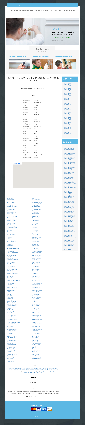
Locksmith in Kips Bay (68, 164)
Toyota (20, 369)
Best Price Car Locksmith (36, 237)
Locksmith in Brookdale (68, 219)
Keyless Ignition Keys (36, 287)
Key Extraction (34, 259)
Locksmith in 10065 (67, 109)
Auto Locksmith (35, 337)
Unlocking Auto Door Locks (37, 256)
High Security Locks (35, 312)
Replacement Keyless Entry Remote (13, 322)
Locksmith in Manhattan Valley (69, 163)
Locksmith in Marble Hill (68, 220)
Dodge (12, 369)
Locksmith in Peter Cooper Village (70, 183)
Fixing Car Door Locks (11, 353)
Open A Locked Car (35, 234)
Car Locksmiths (35, 301)
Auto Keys (34, 322)
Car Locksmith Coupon (11, 344)
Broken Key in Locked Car (12, 336)
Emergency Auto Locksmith (12, 354)
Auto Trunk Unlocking (36, 276)
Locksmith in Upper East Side (69, 153)
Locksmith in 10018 (67, 108)
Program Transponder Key (37, 283)
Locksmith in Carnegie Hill (69, 149)
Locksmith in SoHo (67, 173)
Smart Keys (34, 198)
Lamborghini (31, 369)
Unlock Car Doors (35, 309)
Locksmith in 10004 (67, 97)
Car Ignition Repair (10, 199)
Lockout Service (35, 273)
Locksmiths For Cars (11, 290)
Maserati (50, 368)
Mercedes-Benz (14, 371)
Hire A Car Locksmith (11, 201)
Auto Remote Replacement (37, 329)
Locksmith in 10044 (67, 107)
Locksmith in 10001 (67, 95)
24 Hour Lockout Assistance (12, 252)
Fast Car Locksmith (10, 348)
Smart (33, 371)
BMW (57, 368)
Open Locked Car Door (36, 263)
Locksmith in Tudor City (68, 217)
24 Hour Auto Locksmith (36, 318)
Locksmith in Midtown (68, 236)
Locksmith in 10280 (67, 136)
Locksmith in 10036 (67, 118)
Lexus (9, 369)
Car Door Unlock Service (36, 293)
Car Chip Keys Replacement (12, 318)
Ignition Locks (34, 231)
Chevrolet (39, 368)
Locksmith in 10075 (67, 110)
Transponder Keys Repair (12, 242)
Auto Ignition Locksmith (36, 203)
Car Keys (9, 332)
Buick (32, 368)
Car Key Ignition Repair (36, 196)
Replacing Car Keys (10, 222)
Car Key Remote (35, 320)
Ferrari (42, 368)
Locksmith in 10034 (67, 93)
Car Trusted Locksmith (36, 274)
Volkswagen (44, 369)
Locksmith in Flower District (69, 225)
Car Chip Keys (9, 333)
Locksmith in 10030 (67, 88)
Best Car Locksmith (35, 354)
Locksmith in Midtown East (69, 158)
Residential (34, 16)
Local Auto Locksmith (11, 266)
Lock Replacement (35, 298)
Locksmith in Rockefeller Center (70, 166)
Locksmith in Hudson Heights (69, 216)
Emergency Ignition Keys (11, 288)
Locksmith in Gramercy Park (69, 244)
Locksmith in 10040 (67, 116)
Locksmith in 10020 (67, 92)
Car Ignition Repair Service (37, 332)
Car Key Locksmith (10, 247)
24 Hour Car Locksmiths (36, 358)
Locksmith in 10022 (67, 89)
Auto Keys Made (35, 228)
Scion (53, 368)
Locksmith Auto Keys (11, 347)
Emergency (43, 16)
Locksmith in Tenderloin (68, 154)
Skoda (27, 369)
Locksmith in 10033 (67, 119)
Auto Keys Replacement (36, 279)
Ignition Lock (34, 351)
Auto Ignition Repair (36, 205)
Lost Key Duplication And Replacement (39, 339)
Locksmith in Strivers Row (68, 241)
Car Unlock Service (10, 339)
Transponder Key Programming (13, 307)
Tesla (33, 372)
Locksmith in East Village (68, 208)
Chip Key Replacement (36, 258)
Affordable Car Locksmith (12, 206)
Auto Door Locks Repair (11, 254)
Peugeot (43, 371)
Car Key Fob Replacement (37, 224)
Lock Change (9, 284)
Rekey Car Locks (10, 294)
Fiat (22, 371)
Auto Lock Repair (35, 286)
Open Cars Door (10, 276)
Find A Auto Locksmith (36, 325)
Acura (38, 372)
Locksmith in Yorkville (68, 249)
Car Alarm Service (35, 294)
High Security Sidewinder (36, 343)
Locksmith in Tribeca (68, 203)
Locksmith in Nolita (67, 246)
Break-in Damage (10, 249)
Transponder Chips (35, 330)
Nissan (30, 371)
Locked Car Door (35, 244)
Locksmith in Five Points (68, 242)
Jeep (20, 371)
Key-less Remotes (10, 213)
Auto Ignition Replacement (37, 315)
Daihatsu (12, 368)
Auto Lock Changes (10, 202)
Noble (41, 372)
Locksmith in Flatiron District (69, 205)
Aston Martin (26, 371)
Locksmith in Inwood (68, 213)
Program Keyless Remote (12, 281)
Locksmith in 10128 (67, 121)
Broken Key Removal (36, 344)
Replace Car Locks (35, 213)
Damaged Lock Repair (36, 238)
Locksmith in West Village (68, 193)
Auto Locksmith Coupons (37, 251)
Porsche (16, 368)
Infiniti (35, 371)
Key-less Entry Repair (36, 268)
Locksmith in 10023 (67, 117)
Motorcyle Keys (10, 205)
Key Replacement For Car (12, 314)
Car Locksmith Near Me (11, 272)
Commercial (26, 16)
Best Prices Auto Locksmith (12, 304)
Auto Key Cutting (10, 268)
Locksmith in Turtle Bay (68, 169)
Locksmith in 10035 (67, 105)
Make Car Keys (35, 240)
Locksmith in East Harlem (68, 235)
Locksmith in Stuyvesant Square (70, 227)
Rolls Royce (46, 368)
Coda (9, 368)
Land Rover (39, 369)
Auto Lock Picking (10, 277)
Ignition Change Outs (36, 249)
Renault (35, 368)
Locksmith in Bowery (68, 174)
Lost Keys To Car (35, 316)
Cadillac (56, 371)
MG (49, 369)
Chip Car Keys (9, 198)
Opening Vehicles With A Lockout (13, 340)
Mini (47, 369)
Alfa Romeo (24, 369)
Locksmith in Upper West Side (69, 195)
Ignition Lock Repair (11, 334)
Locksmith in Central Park (68, 230)
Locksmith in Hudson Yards (69, 152)
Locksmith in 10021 (67, 132)
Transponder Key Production (12, 273)
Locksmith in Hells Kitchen (69, 172)
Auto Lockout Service (36, 199)
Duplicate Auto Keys (36, 284)
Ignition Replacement (11, 346)
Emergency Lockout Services (37, 300)
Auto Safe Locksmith (36, 216)
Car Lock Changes (35, 336)
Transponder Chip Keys (11, 327)
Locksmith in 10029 (67, 103)
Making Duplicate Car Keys (37, 323)
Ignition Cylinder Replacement (13, 293)
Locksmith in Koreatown (68, 161)
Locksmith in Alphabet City (69, 191)
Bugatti (50, 371)
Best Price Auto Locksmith (12, 219)
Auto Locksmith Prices (11, 241)
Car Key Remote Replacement (12, 259)
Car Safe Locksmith (35, 334)
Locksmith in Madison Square (69, 167)
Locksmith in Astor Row (68, 224)
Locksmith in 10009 (67, 84)
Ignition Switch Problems (11, 256)
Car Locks (34, 201)
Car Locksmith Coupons (11, 226)
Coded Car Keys (35, 230)
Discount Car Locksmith (36, 359)
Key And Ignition (35, 281)
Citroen (25, 372)
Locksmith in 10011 (67, 129)
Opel (31, 372)
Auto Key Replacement (36, 265)
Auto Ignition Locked (11, 224)
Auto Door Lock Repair (36, 311)
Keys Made (9, 308)
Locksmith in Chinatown (68, 212)
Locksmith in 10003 (67, 94)
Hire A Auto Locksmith (36, 302)
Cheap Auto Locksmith (36, 254)
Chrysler (47, 371)
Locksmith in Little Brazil (68, 147)
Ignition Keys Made (35, 245)
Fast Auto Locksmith (11, 302)
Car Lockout (9, 230)
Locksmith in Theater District (69, 148)
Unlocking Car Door (36, 346)
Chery (15, 369)
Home (9, 16)
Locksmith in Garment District (69, 211)
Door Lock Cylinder (35, 272)
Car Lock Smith (35, 348)
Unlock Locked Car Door (12, 212)
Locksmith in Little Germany (69, 171)
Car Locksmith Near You (11, 210)
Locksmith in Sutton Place (68, 200)
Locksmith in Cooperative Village (70, 187)
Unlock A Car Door (35, 291)
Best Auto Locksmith (36, 208)
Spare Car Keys (10, 358)
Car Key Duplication (11, 263)
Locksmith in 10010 (67, 123)
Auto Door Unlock (10, 320)
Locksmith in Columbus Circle (69, 202)
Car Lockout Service (11, 235)
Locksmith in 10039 (67, 112)
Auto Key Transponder (36, 288)
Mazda (35, 372)
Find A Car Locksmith (36, 280)
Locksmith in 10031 (67, 104)
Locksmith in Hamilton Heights (69, 215)
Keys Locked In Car (35, 266)
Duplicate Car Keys (10, 291)
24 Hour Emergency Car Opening (13, 280)
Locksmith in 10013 (67, 113)
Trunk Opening (10, 258)
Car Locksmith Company (11, 203)
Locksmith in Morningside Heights (70, 237)
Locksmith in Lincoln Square (69, 232)
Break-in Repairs (10, 217)
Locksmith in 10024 (67, 98)
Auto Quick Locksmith (11, 234)
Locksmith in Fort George (68, 188)
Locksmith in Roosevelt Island (69, 231)
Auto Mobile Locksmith (11, 255)
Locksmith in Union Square (69, 182)
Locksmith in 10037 (67, 133)
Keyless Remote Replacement (12, 228)
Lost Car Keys (9, 238)
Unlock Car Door (10, 343)
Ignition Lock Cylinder (11, 323)
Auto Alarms (34, 307)
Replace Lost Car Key (36, 341)
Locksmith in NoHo (67, 186)
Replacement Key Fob (11, 357)
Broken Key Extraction (11, 209)
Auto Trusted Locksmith (11, 309)
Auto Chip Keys (10, 326)
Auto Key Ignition (10, 283)
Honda (38, 371)
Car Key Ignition (10, 298)
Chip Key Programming (36, 357)
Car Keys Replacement (36, 297)
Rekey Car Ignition (35, 305)
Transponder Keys (35, 220)
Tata (57, 369)
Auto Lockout (9, 237)
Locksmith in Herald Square (69, 207)
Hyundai (52, 369)
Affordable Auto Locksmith (12, 233)
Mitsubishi (20, 368)
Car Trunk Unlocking (11, 350)
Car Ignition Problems (36, 217)
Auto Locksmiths (10, 355)
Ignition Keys (34, 233)
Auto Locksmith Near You (12, 279)
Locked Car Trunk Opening (12, 216)
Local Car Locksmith (36, 304)
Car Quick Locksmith (36, 261)
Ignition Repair (10, 297)
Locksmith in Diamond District (69, 240)
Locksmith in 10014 (67, 114)
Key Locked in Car (10, 316)
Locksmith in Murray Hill (68, 178)
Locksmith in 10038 (67, 127)
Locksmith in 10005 (67, 100)
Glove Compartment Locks (12, 240)
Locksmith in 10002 (67, 122)
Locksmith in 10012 (67, 102)
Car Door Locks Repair (36, 242)
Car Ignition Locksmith (36, 333)
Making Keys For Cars (11, 270)
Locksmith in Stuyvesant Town (69, 157)
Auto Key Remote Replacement (13, 248)
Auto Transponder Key (36, 353)
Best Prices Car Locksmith (12, 287)
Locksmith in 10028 (67, 128)
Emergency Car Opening (11, 330)
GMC (41, 371)
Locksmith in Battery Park (68, 198)
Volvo (10, 371)
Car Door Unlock (35, 223)
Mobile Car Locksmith (36, 269)
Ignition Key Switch (35, 355)
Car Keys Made (10, 286)
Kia (55, 368)
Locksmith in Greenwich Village (69, 196)
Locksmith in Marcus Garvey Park (70, 155)
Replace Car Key (35, 340)
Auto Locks (34, 347)
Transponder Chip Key (11, 220)
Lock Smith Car (35, 215)
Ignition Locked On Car (36, 252)
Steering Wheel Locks (36, 326)
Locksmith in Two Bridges (69, 181)
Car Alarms (9, 351)
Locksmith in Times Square (69, 226)
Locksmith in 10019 (67, 99)
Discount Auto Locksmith (12, 227)
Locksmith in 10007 (67, 134)
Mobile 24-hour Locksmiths (37, 202)
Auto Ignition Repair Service (37, 319)
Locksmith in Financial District (69, 248)
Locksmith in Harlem (68, 145)
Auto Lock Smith (35, 212)
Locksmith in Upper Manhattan (69, 245)
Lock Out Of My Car (11, 337)
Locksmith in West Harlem (69, 159)
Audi (28, 372)
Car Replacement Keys (36, 209)
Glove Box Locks (10, 261)
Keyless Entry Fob (35, 241)
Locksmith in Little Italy (68, 179)
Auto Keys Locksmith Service (12, 359)
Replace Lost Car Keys (36, 270)
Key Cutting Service (10, 244)
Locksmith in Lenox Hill (68, 221)
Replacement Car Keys (11, 305)
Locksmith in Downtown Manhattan (70, 239)
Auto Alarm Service (35, 219)
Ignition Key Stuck (10, 361)
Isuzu (18, 371)
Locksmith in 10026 (67, 87)
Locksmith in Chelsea (68, 222)
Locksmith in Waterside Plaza (69, 150)
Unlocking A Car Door (11, 223)
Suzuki (55, 369)
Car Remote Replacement (12, 269)
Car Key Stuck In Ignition (11, 265)
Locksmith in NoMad (68, 192)
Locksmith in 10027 (67, 131)
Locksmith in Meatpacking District (70, 162)
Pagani (53, 371)
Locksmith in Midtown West (69, 177)
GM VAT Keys (9, 300)
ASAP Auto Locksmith (36, 222)
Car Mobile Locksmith (11, 208)
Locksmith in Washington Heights (70, 234)
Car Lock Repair (10, 341)
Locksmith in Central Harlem (69, 206)
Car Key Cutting (35, 248)
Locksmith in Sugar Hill (68, 168)
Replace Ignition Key (36, 262)
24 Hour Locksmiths (36, 206)
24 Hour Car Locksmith (11, 301)
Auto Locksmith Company (37, 235)
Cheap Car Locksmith (11, 262)
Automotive (17, 16)
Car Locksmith (10, 245)
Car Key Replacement (11, 325)
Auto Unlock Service (36, 350)
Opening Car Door (35, 295)
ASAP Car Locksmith (11, 274)
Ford (17, 369)
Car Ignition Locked (35, 210)
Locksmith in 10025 (67, 85)
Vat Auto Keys (9, 312)
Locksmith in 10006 (67, 83)
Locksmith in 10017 (67, 90)
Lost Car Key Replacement (12, 196)
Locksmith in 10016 (67, 124)
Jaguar (27, 368)
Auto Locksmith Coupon (36, 255)
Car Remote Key (10, 231)
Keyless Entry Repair (36, 314)
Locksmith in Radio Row (68, 184)
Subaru (29, 368)
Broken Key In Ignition (11, 215)
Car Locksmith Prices (36, 308)
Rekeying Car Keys (10, 251)
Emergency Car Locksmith (37, 327)
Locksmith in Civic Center (68, 190)
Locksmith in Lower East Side (69, 201)
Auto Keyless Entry (35, 226)
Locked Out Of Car (35, 247)
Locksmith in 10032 (67, 126)
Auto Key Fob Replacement (12, 311)
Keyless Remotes (35, 227)
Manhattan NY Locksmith (47, 416)
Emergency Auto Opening (37, 290)
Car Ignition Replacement (12, 319)
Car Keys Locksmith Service (12, 329)
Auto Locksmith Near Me (11, 315)
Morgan (23, 368)
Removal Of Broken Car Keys (12, 295)
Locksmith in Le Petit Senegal (69, 210)
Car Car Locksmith (35, 277)
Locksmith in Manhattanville (69, 229)
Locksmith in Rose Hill (68, 197)
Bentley (35, 369)
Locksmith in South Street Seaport (70, 176)
